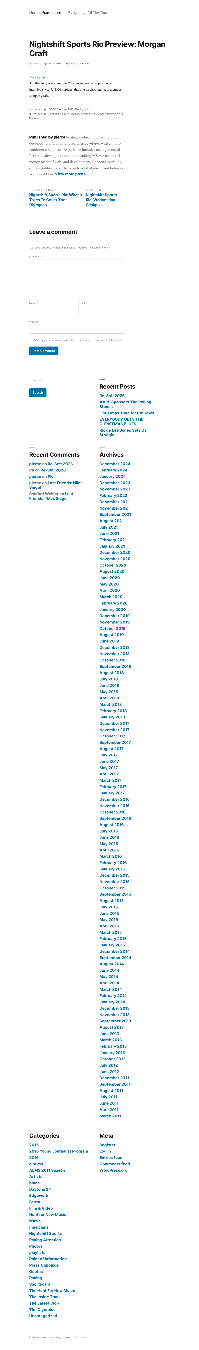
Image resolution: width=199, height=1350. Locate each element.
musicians (39, 1227)
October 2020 (113, 565)
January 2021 (112, 546)
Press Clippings (44, 1265)
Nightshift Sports (59, 113)
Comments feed (115, 1164)
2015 (34, 1145)
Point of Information (48, 1258)
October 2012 (112, 1059)
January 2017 (112, 793)
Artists (35, 1176)
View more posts (70, 174)
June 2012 (109, 1071)
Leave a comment (79, 63)
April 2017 (109, 774)
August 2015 (112, 900)
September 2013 (115, 1021)
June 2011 (109, 1103)
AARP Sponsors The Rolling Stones (125, 404)
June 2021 (109, 533)
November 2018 (115, 653)
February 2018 (113, 710)
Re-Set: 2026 (112, 395)
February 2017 (113, 786)
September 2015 (115, 894)
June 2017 (109, 761)
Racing (35, 1277)
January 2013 (112, 1052)
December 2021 (115, 501)
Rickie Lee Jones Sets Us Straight (123, 432)
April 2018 (109, 698)
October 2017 (112, 736)
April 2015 (109, 926)
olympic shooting (81, 113)
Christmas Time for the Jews (127, 413)
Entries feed (111, 1157)
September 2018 (115, 666)
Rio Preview (113, 113)
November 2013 (115, 1014)
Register (108, 1145)
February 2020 (113, 603)
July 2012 (109, 1065)
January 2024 (113, 476)
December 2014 (115, 951)
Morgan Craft (40, 113)
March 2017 (111, 780)
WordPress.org (113, 1170)
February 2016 (113, 862)
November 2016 (115, 805)
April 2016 (109, 850)
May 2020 (109, 584)
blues (34, 1183)
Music (35, 1221)
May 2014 (109, 976)
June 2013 (109, 1033)
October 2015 (112, 888)
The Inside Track (45, 1296)
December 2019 (115, 615)
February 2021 (113, 539)
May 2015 (109, 919)
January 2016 (112, 869)
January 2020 (113, 609)
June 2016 (109, 837)
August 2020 (112, 571)
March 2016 (111, 856)
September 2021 (115, 514)
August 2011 (111, 1090)
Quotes (36, 1271)
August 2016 (112, 824)
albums (36, 1164)
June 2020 (110, 577)
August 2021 (112, 520)
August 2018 (112, 672)
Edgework (38, 1195)
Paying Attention (45, 1240)
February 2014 (113, 995)
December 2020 (115, 552)
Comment (35, 256)
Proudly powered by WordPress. (69, 1337)
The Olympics (83, 109)
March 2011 (110, 1116)
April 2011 (109, 1109)
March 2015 (111, 932)
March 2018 (111, 704)
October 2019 (112, 628)
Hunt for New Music (47, 1214)
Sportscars (39, 1284)
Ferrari (35, 1202)
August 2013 (112, 1027)
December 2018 (115, 647)
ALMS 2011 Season (47, 1170)
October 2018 (112, 660)
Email (83, 303)
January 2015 (112, 945)
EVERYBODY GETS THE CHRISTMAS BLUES (121, 421)
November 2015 (115, 881)
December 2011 (114, 1078)
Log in (105, 1151)
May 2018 (109, 691)
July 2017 (109, 755)
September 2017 (115, 742)
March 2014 (111, 989)
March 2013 (111, 1040)
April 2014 (109, 983)
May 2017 (109, 767)
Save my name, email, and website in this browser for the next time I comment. (79, 340)
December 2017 (115, 723)
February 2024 (113, 470)
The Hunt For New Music (52, 1290)
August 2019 (112, 634)
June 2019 (109, 641)
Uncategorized (43, 1315)
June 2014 (109, 970)
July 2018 (109, 679)
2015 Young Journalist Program (58, 1151)
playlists (37, 1252)
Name (33, 303)
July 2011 (108, 1097)
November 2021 (115, 508)
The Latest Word (44, 1303)
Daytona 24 (40, 1189)
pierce (36, 63)
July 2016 (109, 831)
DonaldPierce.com (45, 12)
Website (34, 321)
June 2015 (109, 913)
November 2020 (115, 558)
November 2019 (115, 622)
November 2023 (115, 489)
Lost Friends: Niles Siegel (56, 485)
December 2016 (115, 799)
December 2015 (115, 875)
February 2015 (113, 938)
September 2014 (115, 957)
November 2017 (115, 729)
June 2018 (109, 685)
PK (50, 476)
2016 (70, 109)
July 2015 (109, 907)
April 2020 (110, 590)
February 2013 (113, 1046)
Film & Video (41, 1208)
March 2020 (111, 596)
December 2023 (115, 482)
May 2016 (109, 843)
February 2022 (113, 495)
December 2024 (115, 464)
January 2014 (112, 1002)
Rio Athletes (99, 113)
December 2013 (115, 1008)
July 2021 (109, 527)
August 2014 (112, 964)
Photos (35, 1246)
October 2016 (112, 812)
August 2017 (112, 748)
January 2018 (112, 717)
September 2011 (115, 1084)
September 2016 (115, 818)
